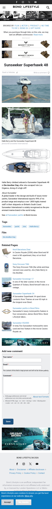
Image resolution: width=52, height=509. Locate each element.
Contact (41, 473)
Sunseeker (7, 226)
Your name (7, 357)
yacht (17, 226)
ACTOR (25, 26)
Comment (7, 376)
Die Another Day (9, 237)
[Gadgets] (32, 20)
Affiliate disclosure (36, 469)
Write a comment (40, 73)
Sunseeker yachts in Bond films (26, 308)
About (11, 469)
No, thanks (23, 502)
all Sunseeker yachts (14, 215)
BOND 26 (24, 28)
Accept (7, 502)
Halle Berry (34, 226)
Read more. (38, 35)
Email (5, 364)
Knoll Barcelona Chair (21, 249)
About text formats (41, 397)
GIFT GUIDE (35, 28)
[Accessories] (19, 20)
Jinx (24, 226)
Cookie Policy (30, 473)
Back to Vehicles (8, 72)
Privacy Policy (15, 473)
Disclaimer (21, 469)
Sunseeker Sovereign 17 (23, 279)
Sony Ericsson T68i (21, 264)
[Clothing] (6, 20)
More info (29, 496)
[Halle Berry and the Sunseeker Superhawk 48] (26, 138)
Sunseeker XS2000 (21, 323)
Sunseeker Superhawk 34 (23, 293)
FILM (17, 26)
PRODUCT (34, 26)
